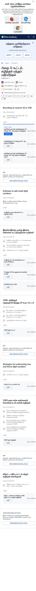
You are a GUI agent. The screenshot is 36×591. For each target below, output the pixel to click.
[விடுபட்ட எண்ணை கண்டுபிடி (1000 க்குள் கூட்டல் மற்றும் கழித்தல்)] (2, 99)
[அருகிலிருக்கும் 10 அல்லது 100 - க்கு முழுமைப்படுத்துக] (5, 96)
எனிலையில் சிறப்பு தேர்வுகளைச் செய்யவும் (12, 512)
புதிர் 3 (4, 455)
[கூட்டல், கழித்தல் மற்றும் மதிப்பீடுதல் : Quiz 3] (32, 96)
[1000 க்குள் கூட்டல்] (22, 96)
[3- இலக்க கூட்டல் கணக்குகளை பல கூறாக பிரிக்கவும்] (15, 96)
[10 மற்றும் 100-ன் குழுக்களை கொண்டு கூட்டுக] (17, 96)
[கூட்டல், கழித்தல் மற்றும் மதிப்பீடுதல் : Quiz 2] (24, 96)
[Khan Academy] (8, 37)
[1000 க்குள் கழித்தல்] (29, 96)
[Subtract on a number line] (27, 96)
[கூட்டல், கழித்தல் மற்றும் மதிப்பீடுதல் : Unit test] (5, 99)
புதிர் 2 (4, 345)
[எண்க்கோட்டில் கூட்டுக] (20, 96)
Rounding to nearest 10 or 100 (17, 108)
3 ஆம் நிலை (14, 63)
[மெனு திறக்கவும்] (34, 37)
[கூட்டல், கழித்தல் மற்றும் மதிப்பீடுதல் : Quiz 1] (10, 96)
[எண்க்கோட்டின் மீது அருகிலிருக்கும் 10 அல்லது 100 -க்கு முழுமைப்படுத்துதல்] (2, 96)
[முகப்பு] (2, 63)
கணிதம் (7, 63)
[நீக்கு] (33, 1)
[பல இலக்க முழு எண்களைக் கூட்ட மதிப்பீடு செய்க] (12, 96)
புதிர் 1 (4, 172)
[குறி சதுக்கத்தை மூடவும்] (33, 42)
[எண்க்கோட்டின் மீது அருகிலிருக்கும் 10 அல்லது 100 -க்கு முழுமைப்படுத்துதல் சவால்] (7, 96)
